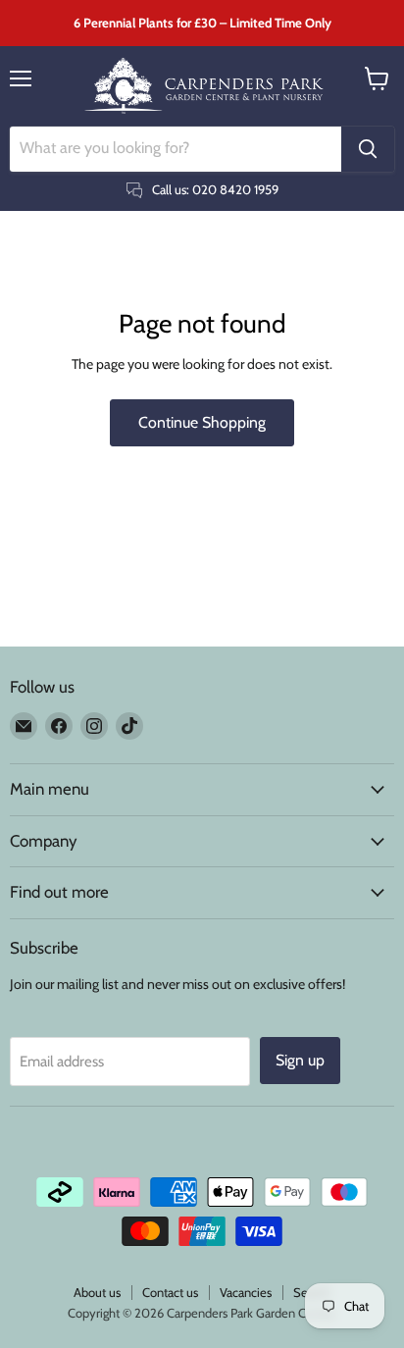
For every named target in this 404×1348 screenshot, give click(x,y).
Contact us (170, 1292)
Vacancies (246, 1292)
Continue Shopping (202, 422)
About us (97, 1292)
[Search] (367, 149)
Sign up (300, 1060)
